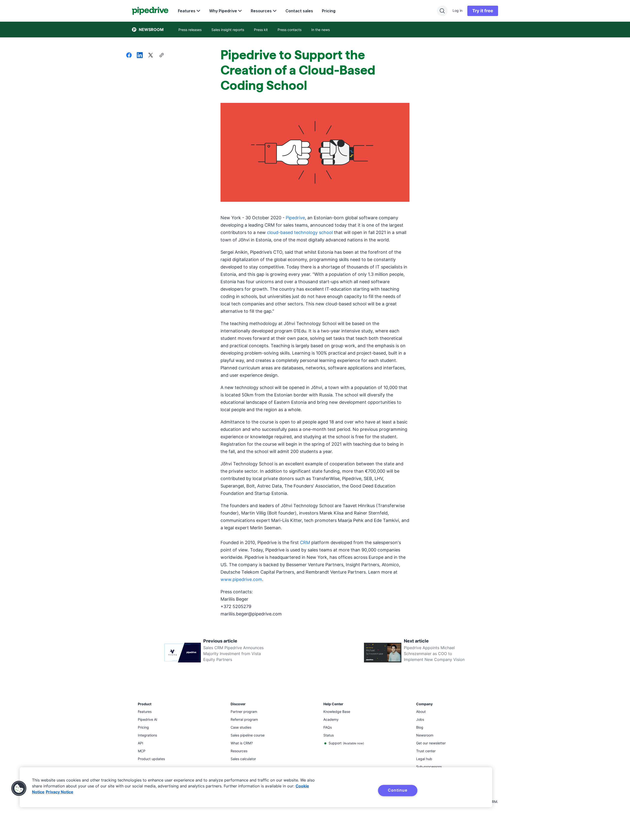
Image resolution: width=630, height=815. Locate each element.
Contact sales (299, 10)
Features (186, 10)
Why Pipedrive (223, 10)
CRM (305, 542)
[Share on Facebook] (129, 55)
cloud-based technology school (300, 232)
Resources (261, 10)
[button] (19, 788)
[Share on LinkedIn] (140, 55)
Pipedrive (295, 217)
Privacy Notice (59, 791)
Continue (397, 790)
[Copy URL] (161, 55)
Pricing (328, 10)
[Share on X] (151, 55)
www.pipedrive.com (241, 579)
